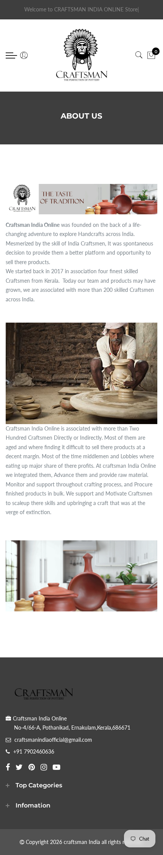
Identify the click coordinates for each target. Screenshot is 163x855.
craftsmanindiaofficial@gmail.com (53, 739)
